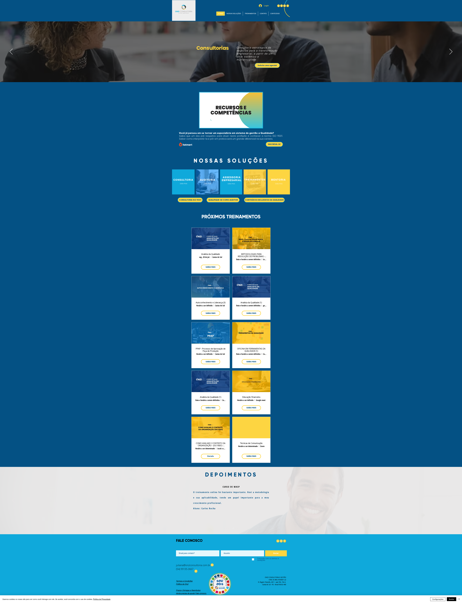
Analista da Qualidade (210, 254)
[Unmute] (206, 124)
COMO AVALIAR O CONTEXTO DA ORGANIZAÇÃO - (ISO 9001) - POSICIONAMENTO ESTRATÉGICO (210, 444)
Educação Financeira (251, 397)
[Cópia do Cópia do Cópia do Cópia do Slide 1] (237, 528)
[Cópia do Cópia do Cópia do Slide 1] (235, 528)
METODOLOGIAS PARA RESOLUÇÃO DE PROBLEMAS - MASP (251, 255)
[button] (278, 184)
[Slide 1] (224, 528)
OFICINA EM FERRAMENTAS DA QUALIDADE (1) (251, 350)
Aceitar (451, 599)
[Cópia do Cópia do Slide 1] (228, 528)
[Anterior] (11, 52)
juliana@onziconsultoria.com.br (193, 565)
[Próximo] (450, 52)
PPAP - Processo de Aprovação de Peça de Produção (210, 350)
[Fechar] (459, 599)
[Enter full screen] (259, 124)
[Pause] (202, 124)
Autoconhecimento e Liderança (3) (210, 302)
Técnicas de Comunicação (251, 443)
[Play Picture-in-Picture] (255, 124)
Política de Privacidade (101, 599)
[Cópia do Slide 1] (226, 528)
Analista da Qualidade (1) (251, 302)
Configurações (437, 599)
